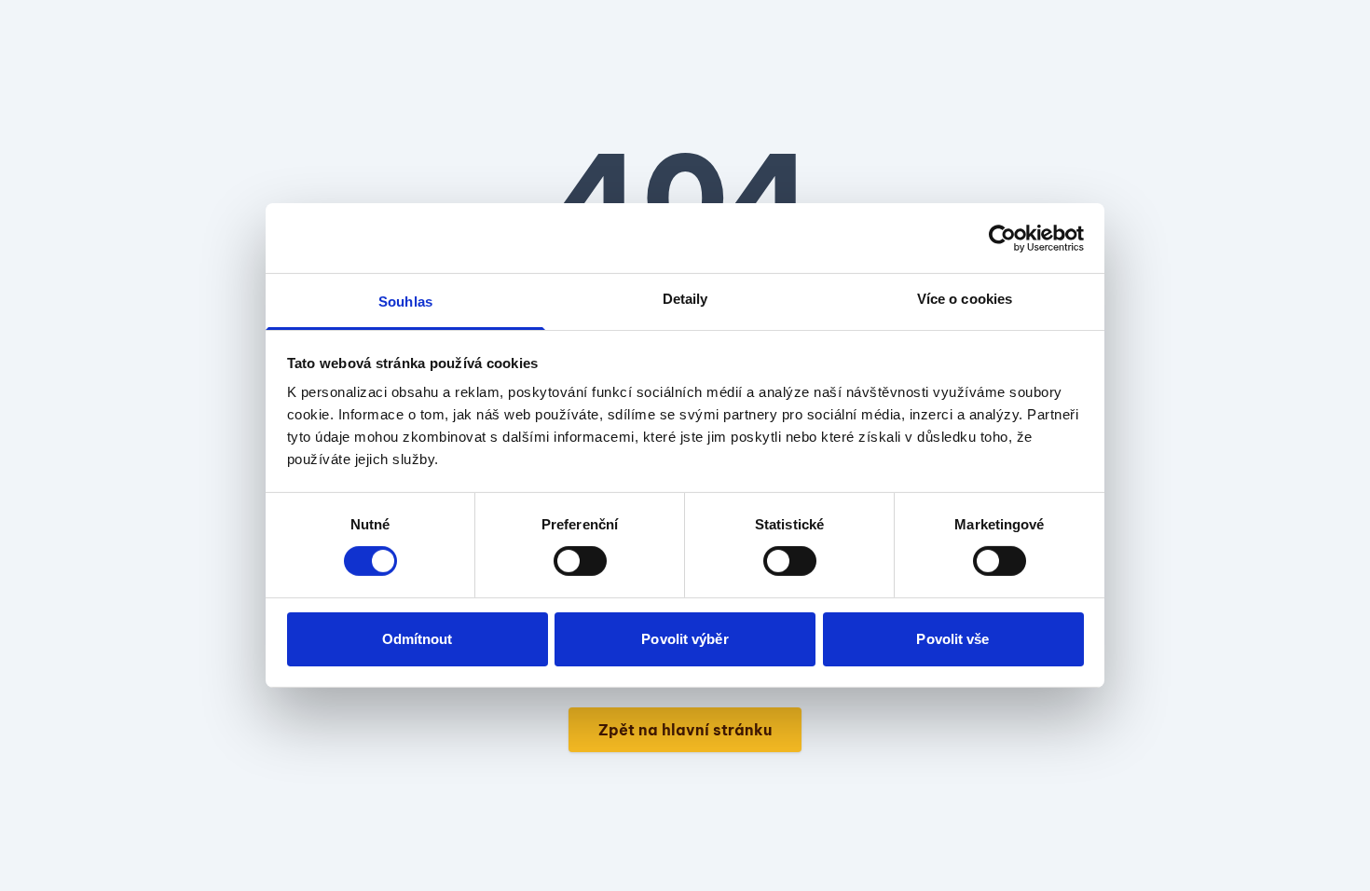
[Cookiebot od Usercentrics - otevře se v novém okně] (1002, 238)
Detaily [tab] (685, 299)
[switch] (580, 561)
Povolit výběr (684, 639)
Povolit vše (952, 639)
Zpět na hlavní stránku (685, 729)
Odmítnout (417, 639)
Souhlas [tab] (405, 301)
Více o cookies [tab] (964, 299)
